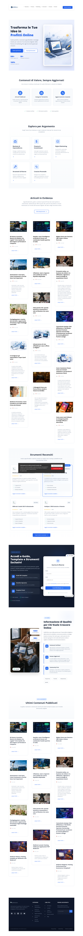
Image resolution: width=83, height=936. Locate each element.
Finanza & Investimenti (37, 910)
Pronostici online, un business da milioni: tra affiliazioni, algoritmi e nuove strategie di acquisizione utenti (63, 274)
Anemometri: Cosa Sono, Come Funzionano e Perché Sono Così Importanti (18, 276)
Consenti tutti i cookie (57, 468)
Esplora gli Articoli (17, 50)
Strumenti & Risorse (37, 916)
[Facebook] (12, 913)
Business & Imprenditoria (37, 906)
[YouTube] (24, 913)
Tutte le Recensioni (49, 911)
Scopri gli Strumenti (30, 50)
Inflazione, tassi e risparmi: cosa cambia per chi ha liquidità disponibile (41, 274)
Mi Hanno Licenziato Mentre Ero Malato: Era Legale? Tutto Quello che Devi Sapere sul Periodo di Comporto (18, 240)
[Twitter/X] (15, 913)
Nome (46, 570)
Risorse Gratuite (67, 7)
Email (46, 577)
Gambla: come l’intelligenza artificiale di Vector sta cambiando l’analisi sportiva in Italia (41, 239)
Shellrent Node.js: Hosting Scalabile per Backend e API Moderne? (18, 858)
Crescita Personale (37, 920)
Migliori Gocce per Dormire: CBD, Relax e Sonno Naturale (64, 238)
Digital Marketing (38, 913)
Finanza (32, 6)
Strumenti (44, 6)
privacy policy (54, 583)
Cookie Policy (60, 928)
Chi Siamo (49, 905)
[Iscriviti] (70, 911)
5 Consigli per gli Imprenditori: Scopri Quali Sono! (18, 357)
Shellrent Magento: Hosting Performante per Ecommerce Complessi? (64, 866)
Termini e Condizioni (68, 928)
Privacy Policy (53, 928)
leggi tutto (14, 250)
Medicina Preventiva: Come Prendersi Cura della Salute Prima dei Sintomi (18, 403)
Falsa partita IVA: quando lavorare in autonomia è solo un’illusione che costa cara (41, 310)
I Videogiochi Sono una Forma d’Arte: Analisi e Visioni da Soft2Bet (40, 389)
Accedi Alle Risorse (57, 588)
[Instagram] (21, 913)
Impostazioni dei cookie (57, 465)
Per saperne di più (23, 470)
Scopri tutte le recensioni (40, 535)
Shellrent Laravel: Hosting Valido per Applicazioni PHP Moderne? (41, 846)
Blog (48, 916)
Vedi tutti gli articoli (40, 211)
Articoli (55, 6)
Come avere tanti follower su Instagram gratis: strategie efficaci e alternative (64, 419)
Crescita (50, 6)
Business (27, 6)
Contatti (48, 908)
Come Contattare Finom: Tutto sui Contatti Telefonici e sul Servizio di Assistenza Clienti (64, 370)
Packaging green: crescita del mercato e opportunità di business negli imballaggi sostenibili (18, 321)
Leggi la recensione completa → (19, 493)
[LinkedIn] (18, 913)
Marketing (38, 6)
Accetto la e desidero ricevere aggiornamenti (58, 583)
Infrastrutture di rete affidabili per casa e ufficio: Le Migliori (41, 345)
